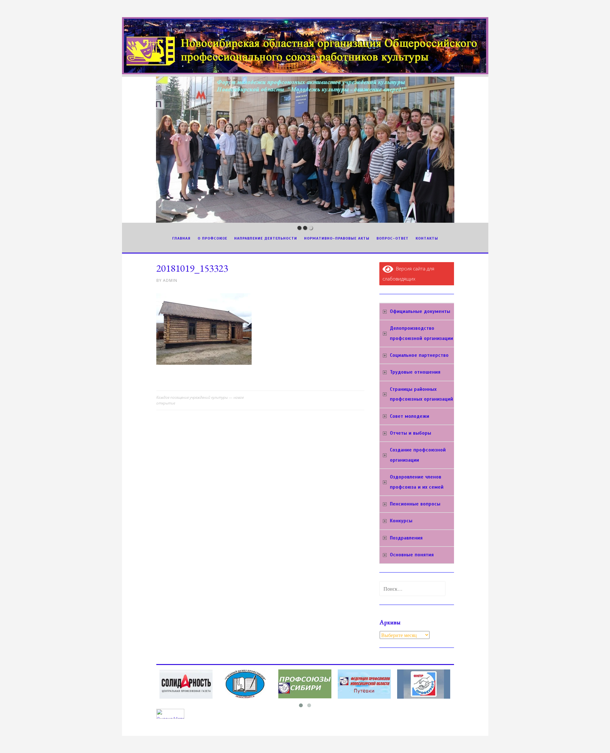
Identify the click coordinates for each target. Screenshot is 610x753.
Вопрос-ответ (392, 238)
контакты (427, 238)
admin (170, 280)
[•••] (305, 150)
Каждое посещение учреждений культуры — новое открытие (200, 400)
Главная (181, 238)
